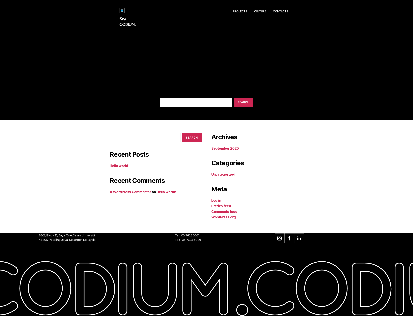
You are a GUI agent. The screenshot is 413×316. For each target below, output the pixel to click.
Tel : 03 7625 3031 (187, 235)
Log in (216, 201)
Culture (260, 11)
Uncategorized (223, 174)
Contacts (280, 11)
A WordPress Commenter (130, 192)
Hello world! (119, 166)
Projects (240, 11)
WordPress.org (223, 217)
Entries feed (221, 206)
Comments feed (224, 212)
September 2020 (225, 148)
